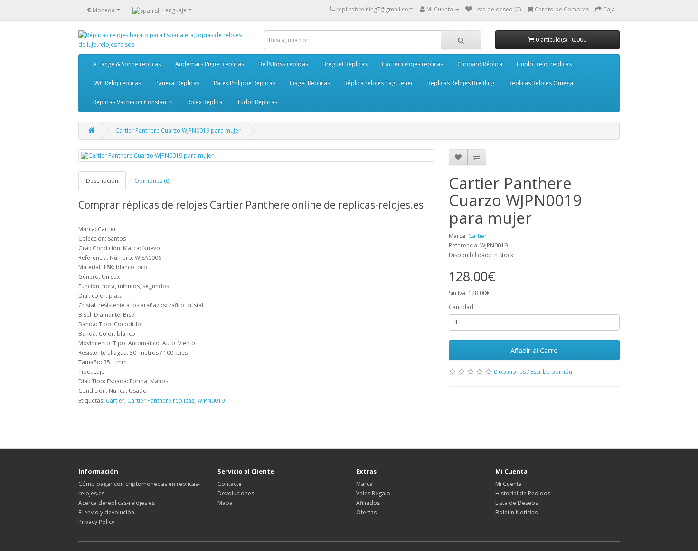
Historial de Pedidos (522, 493)
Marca (364, 484)
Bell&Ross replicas (283, 64)
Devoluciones (235, 493)
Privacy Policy (96, 522)
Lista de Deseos (516, 503)
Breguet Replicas (345, 64)
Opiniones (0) (152, 181)
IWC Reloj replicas (117, 83)
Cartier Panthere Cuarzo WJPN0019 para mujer (178, 130)
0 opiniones (510, 372)
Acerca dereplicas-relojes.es (116, 503)
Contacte (229, 484)
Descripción (102, 181)
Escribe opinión (551, 372)
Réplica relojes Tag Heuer (378, 83)
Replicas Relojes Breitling (460, 83)
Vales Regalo (373, 493)
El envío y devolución (106, 512)
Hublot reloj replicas (544, 64)
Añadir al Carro (534, 350)
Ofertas (366, 512)
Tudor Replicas (257, 102)
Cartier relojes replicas (412, 64)
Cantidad (461, 307)
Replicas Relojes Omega (541, 83)
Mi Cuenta (508, 484)
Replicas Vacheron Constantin (133, 102)
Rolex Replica (205, 102)
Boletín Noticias (516, 512)
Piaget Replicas (310, 83)
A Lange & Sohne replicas (127, 64)
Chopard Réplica (479, 64)
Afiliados (368, 503)
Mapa (225, 503)
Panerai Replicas (177, 83)
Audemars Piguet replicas (209, 64)
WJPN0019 (211, 401)
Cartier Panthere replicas (160, 401)
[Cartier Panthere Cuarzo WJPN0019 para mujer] (256, 155)
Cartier (477, 236)
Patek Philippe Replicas (244, 83)
